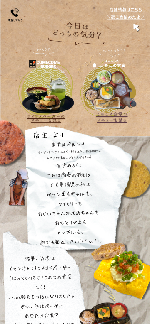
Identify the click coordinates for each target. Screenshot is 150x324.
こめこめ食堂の (112, 114)
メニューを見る (46, 120)
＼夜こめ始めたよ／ (126, 17)
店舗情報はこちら (126, 10)
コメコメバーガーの (46, 116)
